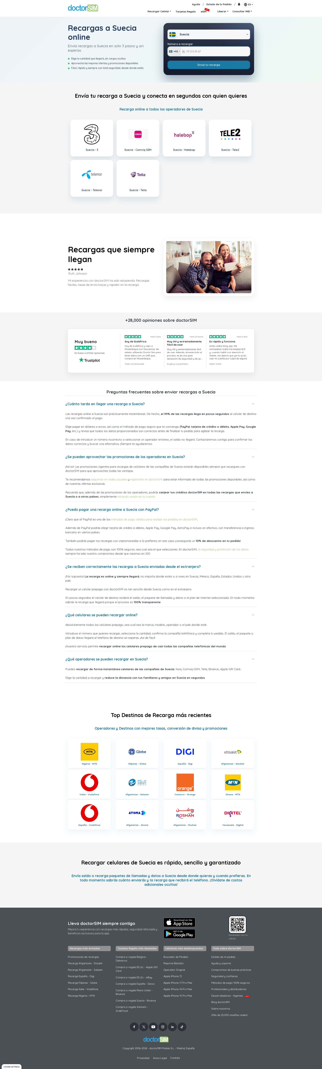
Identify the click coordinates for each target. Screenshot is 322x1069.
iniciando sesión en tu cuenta (136, 496)
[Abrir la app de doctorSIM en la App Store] (179, 922)
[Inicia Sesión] (239, 4)
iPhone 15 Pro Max (178, 995)
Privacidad (143, 1058)
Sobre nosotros (220, 1008)
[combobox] (174, 51)
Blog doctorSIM (220, 1002)
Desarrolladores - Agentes (230, 995)
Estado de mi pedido (223, 957)
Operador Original (174, 969)
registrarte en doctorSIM (146, 479)
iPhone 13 (173, 976)
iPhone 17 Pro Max (178, 982)
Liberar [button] (221, 11)
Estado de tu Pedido (219, 4)
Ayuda (196, 4)
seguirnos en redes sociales (109, 479)
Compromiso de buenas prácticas (231, 969)
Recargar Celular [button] (158, 11)
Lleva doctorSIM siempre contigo (101, 923)
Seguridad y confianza (224, 976)
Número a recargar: (181, 44)
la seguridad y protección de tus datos (223, 549)
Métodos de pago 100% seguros (230, 982)
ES (249, 4)
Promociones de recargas (83, 957)
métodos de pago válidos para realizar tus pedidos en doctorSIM (154, 519)
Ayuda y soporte (221, 963)
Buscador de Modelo (176, 957)
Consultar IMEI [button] (241, 11)
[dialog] (11, 1066)
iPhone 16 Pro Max (178, 989)
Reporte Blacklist (173, 963)
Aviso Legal (160, 1058)
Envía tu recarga (209, 64)
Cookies (175, 1057)
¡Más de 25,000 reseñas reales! (229, 1015)
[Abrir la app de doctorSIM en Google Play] (179, 934)
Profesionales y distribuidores (228, 989)
